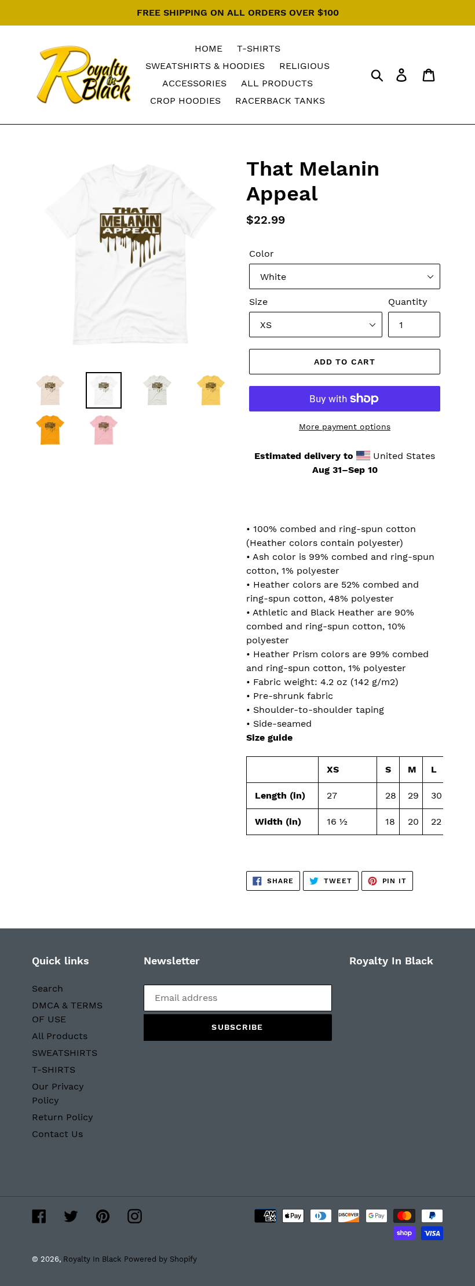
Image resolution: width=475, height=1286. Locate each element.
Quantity (407, 301)
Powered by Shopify (160, 1259)
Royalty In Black (92, 1259)
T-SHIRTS (53, 1069)
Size (258, 301)
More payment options (344, 426)
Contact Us (57, 1133)
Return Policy (62, 1117)
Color (261, 253)
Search (47, 988)
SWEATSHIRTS (64, 1052)
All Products (59, 1035)
